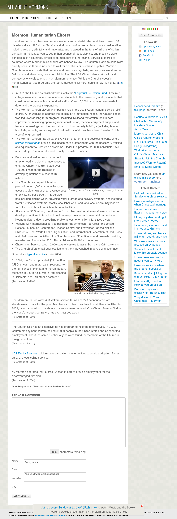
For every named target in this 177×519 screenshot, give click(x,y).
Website (16, 478)
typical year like (36, 254)
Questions (13, 18)
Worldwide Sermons (146, 150)
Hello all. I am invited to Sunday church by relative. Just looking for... (150, 196)
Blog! (48, 18)
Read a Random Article (151, 35)
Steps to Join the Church (149, 158)
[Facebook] (119, 82)
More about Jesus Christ (149, 133)
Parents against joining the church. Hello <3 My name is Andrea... (150, 276)
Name (15, 460)
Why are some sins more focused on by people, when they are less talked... (149, 246)
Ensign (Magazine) (145, 146)
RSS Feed (148, 51)
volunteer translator (147, 181)
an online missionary (149, 175)
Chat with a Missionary (148, 121)
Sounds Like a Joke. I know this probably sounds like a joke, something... (150, 252)
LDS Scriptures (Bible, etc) (150, 142)
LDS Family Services (24, 353)
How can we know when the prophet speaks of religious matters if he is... (150, 268)
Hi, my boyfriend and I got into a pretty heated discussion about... (150, 220)
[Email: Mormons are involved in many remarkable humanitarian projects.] (15, 87)
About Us (59, 18)
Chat (69, 18)
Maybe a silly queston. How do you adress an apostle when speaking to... (148, 286)
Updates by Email (152, 46)
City (14, 486)
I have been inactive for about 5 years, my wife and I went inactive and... (149, 260)
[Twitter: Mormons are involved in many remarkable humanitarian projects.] (122, 82)
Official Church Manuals (148, 154)
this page (139, 110)
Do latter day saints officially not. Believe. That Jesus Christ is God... (150, 292)
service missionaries (27, 143)
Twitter (146, 59)
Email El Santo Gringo (147, 167)
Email (15, 469)
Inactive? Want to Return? (150, 162)
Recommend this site (147, 106)
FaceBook (148, 55)
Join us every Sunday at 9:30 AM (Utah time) (69, 507)
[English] (144, 29)
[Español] (152, 29)
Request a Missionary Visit (150, 117)
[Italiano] (157, 29)
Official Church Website (148, 138)
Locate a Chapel (144, 125)
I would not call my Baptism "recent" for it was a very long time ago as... (150, 212)
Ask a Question (143, 129)
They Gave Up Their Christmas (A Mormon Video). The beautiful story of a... (150, 302)
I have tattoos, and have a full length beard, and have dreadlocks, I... (150, 236)
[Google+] (13, 87)
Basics (25, 18)
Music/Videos (37, 18)
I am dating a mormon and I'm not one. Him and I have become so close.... (150, 228)
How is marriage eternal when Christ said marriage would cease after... (150, 204)
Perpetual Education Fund (91, 93)
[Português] (148, 29)
